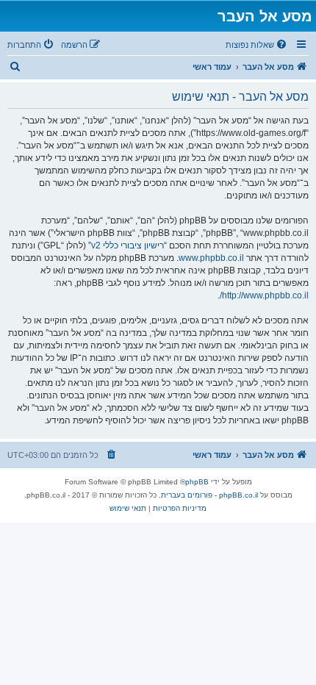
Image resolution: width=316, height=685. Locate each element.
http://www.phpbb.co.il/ (264, 295)
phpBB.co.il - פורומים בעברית (209, 495)
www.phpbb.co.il (211, 258)
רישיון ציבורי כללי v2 (127, 245)
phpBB (197, 482)
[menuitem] (257, 45)
